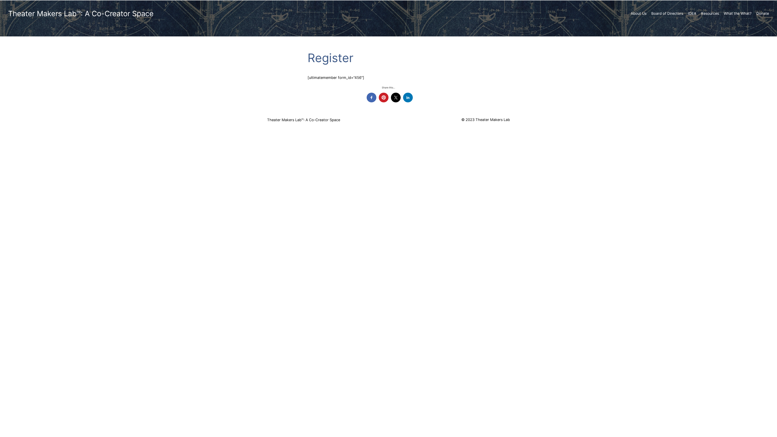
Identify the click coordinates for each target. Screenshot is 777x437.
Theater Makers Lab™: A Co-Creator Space (81, 13)
